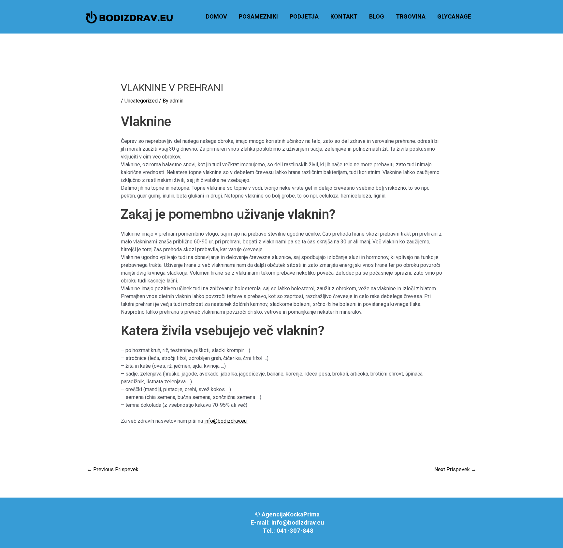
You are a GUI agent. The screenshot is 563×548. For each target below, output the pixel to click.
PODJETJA (304, 16)
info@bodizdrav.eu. (226, 421)
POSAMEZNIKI (258, 16)
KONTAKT (343, 16)
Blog (376, 16)
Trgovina (411, 16)
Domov (216, 16)
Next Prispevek (455, 469)
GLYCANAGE (454, 16)
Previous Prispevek (112, 469)
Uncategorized (141, 101)
